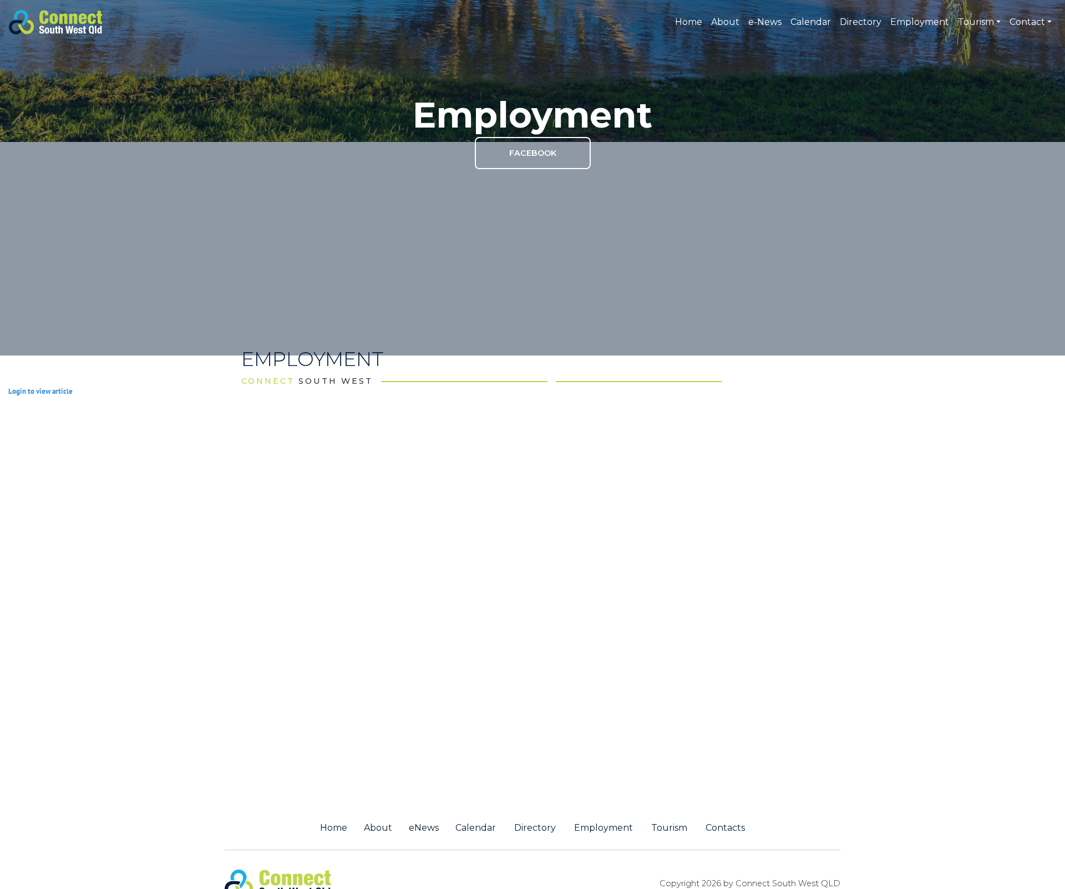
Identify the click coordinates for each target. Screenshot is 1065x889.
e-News (765, 22)
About (725, 22)
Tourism (976, 22)
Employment (919, 22)
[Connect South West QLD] (55, 21)
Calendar (810, 22)
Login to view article (40, 391)
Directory (860, 22)
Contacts (725, 828)
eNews (424, 828)
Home (688, 22)
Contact (1027, 22)
